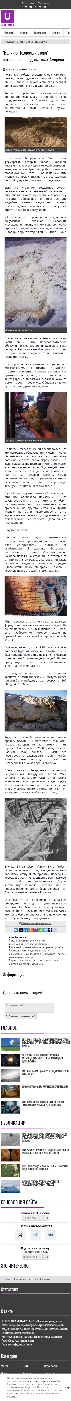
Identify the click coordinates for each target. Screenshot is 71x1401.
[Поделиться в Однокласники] (30, 930)
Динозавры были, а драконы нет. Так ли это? (36, 960)
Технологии (51, 1366)
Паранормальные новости (36, 923)
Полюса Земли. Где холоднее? (28, 940)
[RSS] (26, 6)
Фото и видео (28, 2)
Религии (27, 1373)
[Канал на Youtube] (45, 6)
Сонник (56, 33)
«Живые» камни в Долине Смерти (30, 950)
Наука (4, 1373)
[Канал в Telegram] (40, 6)
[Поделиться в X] (21, 930)
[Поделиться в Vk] (16, 930)
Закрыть (66, 1387)
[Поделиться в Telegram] (45, 930)
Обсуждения (43, 2)
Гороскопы (40, 33)
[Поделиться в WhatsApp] (40, 930)
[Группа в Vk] (30, 6)
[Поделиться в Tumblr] (50, 930)
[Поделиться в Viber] (35, 930)
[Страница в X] (35, 6)
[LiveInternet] (4, 1300)
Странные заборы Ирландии (27, 963)
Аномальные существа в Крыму (29, 944)
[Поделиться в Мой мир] (25, 930)
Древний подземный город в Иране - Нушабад (37, 947)
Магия (4, 1366)
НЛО (25, 1366)
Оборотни (49, 1373)
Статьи (23, 33)
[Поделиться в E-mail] (55, 930)
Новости (8, 33)
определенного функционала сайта (41, 1381)
